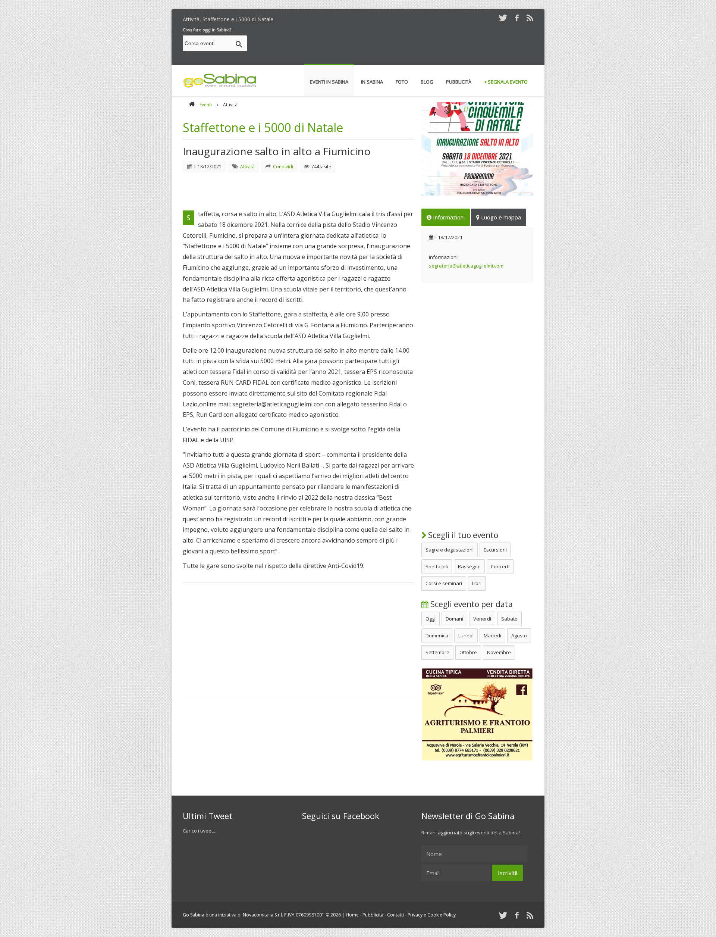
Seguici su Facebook (340, 815)
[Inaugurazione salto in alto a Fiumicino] (477, 149)
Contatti (395, 915)
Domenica (436, 635)
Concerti (500, 566)
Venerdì (482, 618)
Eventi (206, 104)
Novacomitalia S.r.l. (263, 915)
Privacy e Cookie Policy (432, 915)
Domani (454, 618)
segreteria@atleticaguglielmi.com (466, 265)
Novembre (499, 652)
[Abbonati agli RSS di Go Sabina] (530, 17)
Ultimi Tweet (207, 815)
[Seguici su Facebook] (517, 17)
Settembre (437, 652)
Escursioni (495, 549)
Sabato (509, 618)
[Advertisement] (397, 44)
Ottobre (468, 652)
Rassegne (469, 566)
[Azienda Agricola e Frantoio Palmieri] (477, 759)
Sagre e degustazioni (449, 549)
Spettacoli (436, 566)
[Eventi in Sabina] (220, 86)
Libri (476, 583)
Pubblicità (372, 915)
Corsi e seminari (443, 583)
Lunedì (466, 635)
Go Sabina (193, 915)
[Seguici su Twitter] (503, 17)
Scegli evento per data (470, 604)
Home (352, 915)
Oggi (430, 618)
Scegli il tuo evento (462, 535)
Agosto (519, 635)
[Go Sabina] (191, 104)
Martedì (492, 635)
